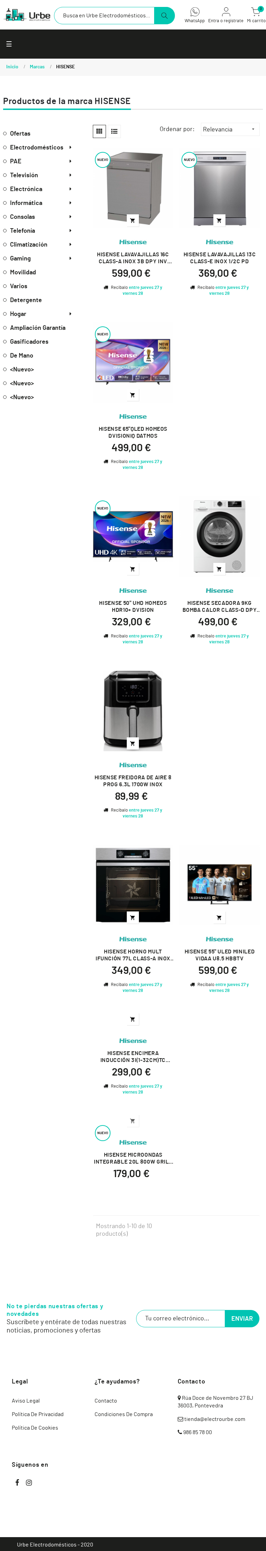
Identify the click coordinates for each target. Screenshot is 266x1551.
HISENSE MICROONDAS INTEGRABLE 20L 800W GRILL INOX (133, 1158)
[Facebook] (17, 1482)
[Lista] (114, 131)
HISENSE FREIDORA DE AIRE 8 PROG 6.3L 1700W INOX (133, 781)
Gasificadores (29, 342)
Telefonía (22, 231)
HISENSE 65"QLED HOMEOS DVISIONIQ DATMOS (133, 432)
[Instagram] (29, 1482)
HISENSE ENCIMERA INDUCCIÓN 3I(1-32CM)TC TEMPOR (133, 1057)
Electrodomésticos (36, 148)
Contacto (106, 1401)
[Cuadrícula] (99, 131)
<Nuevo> (22, 370)
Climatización (28, 245)
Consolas (22, 217)
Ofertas (20, 134)
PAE (15, 161)
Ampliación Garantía (37, 328)
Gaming (20, 259)
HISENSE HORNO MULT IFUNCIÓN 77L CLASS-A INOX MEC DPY (133, 955)
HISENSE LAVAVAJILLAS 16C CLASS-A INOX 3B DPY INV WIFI (133, 258)
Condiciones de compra (124, 1414)
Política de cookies (35, 1428)
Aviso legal (26, 1401)
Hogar (18, 314)
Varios (18, 286)
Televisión (24, 175)
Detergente (26, 300)
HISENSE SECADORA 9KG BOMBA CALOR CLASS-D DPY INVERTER (220, 607)
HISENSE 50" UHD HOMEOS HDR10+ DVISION (133, 606)
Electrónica (26, 189)
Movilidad (23, 272)
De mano (21, 356)
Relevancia (229, 129)
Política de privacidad (38, 1414)
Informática (26, 203)
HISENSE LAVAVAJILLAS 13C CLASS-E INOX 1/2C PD (220, 258)
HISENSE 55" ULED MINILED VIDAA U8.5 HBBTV (220, 955)
